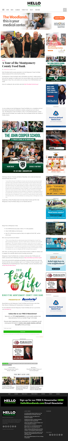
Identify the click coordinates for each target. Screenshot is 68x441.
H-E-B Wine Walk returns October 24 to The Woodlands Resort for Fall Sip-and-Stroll (8, 387)
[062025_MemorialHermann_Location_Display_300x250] (56, 270)
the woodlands (5, 365)
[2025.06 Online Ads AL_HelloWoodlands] (56, 195)
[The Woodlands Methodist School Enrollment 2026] (56, 251)
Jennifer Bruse (7, 69)
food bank (18, 363)
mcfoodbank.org (7, 309)
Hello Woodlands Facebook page (31, 84)
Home (7, 9)
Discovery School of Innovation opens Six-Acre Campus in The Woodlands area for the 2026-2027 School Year (22, 388)
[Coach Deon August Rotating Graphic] (56, 172)
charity (10, 363)
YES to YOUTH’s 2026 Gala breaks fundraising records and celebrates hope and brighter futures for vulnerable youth (36, 388)
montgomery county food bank (26, 363)
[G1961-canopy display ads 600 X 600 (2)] (56, 53)
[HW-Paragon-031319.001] (23, 359)
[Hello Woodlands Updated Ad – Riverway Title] (56, 234)
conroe (14, 363)
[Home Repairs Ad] (56, 218)
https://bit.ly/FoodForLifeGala (9, 265)
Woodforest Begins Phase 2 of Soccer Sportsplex (34, 370)
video (10, 365)
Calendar (17, 9)
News (12, 9)
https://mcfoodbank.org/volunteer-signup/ (33, 257)
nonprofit (35, 363)
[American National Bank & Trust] (56, 127)
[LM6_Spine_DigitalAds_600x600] (56, 104)
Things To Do (25, 9)
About (31, 9)
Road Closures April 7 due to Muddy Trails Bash (11, 370)
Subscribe (37, 9)
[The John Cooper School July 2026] (22, 172)
